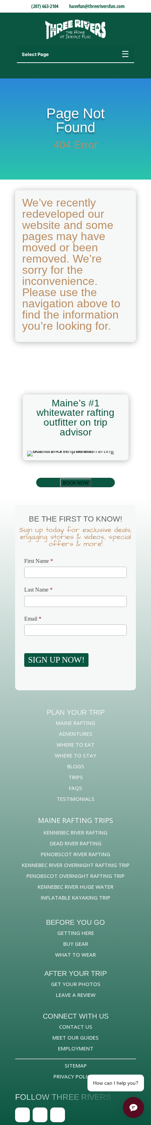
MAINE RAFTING (75, 722)
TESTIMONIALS (75, 798)
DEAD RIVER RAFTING (75, 843)
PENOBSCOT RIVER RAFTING (75, 854)
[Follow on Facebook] (22, 1114)
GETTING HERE (75, 932)
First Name (38, 561)
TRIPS (75, 777)
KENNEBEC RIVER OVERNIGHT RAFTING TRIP (76, 864)
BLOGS (75, 766)
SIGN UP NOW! (56, 659)
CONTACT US (75, 1026)
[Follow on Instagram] (40, 1114)
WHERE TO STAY (75, 755)
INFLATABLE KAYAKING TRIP (75, 897)
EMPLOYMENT (75, 1048)
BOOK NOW (75, 483)
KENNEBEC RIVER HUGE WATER (75, 886)
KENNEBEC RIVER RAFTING (75, 832)
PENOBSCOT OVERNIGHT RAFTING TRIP (75, 875)
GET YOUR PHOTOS (75, 983)
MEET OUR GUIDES (75, 1037)
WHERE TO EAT (75, 744)
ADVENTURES (75, 733)
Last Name (38, 590)
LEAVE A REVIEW (76, 994)
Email (32, 619)
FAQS (75, 787)
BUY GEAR (75, 943)
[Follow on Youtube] (57, 1114)
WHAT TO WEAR (75, 954)
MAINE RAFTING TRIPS (75, 820)
